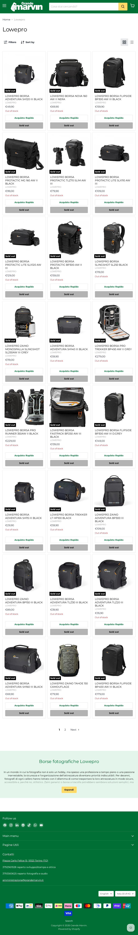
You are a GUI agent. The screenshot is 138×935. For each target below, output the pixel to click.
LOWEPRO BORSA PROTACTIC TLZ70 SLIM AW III (68, 180)
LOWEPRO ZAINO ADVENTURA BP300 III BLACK (109, 518)
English (104, 893)
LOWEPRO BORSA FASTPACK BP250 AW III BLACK (65, 433)
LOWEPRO (10, 102)
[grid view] (124, 42)
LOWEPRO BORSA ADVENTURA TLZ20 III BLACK (109, 602)
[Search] (122, 6)
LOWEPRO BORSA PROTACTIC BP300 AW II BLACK (66, 265)
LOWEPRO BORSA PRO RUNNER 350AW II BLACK (21, 432)
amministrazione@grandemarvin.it (23, 880)
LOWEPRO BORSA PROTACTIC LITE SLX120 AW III (23, 265)
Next (74, 729)
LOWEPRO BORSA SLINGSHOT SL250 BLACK (111, 263)
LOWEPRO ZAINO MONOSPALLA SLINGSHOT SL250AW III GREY (22, 349)
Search (69, 920)
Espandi (69, 789)
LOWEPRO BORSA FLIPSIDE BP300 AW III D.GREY (113, 432)
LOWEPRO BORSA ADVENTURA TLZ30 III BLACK (69, 600)
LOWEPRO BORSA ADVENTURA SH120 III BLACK (24, 97)
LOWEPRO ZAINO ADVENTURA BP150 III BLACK (24, 600)
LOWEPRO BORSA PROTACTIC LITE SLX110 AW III (112, 180)
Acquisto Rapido (24, 117)
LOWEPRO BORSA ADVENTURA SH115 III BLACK (23, 516)
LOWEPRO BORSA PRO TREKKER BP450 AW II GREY (113, 347)
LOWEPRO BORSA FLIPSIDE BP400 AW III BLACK (113, 685)
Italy (123, 893)
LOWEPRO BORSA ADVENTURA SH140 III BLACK (69, 347)
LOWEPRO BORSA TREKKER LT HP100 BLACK (68, 516)
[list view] (131, 42)
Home (6, 19)
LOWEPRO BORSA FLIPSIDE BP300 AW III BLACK (113, 97)
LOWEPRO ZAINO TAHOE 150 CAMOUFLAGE (69, 685)
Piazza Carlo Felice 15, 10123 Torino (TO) (25, 860)
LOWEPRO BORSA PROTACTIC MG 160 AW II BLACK (21, 180)
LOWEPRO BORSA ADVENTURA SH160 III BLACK (24, 685)
